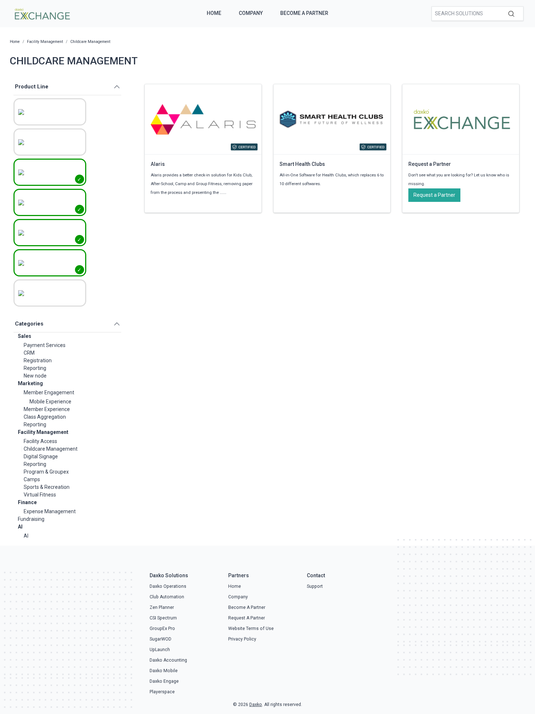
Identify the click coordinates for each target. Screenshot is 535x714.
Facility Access (40, 441)
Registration (38, 360)
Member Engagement (49, 392)
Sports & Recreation (47, 487)
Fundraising (31, 519)
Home (214, 13)
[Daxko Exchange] (42, 13)
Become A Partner (304, 13)
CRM (29, 353)
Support (315, 586)
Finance (27, 502)
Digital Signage (41, 456)
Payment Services (45, 345)
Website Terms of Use (251, 628)
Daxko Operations (168, 586)
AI (20, 527)
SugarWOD (160, 639)
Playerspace (162, 691)
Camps (32, 479)
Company (251, 13)
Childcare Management (51, 449)
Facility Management (43, 432)
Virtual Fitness (40, 495)
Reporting (35, 368)
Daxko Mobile (164, 670)
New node (35, 376)
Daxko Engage (164, 681)
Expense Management (50, 511)
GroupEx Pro (162, 628)
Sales (24, 336)
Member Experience (47, 409)
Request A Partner (246, 618)
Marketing (30, 383)
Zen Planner (162, 607)
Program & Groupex (46, 472)
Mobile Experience (50, 401)
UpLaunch (160, 649)
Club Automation (167, 596)
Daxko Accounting (168, 660)
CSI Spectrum (163, 618)
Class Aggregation (45, 417)
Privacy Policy (242, 639)
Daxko (255, 704)
